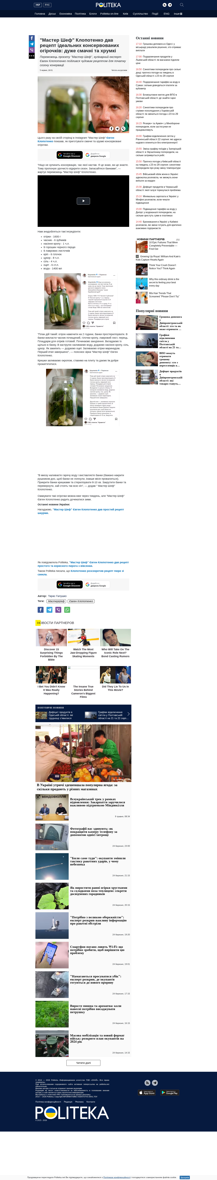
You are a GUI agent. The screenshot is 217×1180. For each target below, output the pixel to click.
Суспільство (140, 13)
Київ (125, 13)
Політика (80, 13)
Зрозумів (185, 1177)
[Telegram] (170, 5)
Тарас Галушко (57, 596)
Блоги (93, 13)
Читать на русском (119, 70)
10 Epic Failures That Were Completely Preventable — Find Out (163, 245)
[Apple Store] (147, 1092)
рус (47, 5)
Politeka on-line (109, 13)
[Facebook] (32, 38)
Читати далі (83, 1062)
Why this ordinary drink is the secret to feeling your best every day (164, 282)
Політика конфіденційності (48, 1102)
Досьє (52, 13)
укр (38, 5)
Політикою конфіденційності (116, 1177)
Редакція (68, 1102)
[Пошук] (182, 5)
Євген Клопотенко (81, 601)
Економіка (65, 13)
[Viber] (32, 50)
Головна (40, 13)
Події (155, 13)
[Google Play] (169, 1092)
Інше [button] (177, 13)
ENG (166, 13)
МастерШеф (56, 601)
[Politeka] (108, 5)
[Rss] (165, 5)
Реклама (79, 1102)
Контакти (91, 1102)
